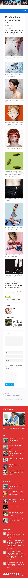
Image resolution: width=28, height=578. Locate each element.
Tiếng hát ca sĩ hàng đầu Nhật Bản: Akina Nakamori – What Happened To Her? (16, 493)
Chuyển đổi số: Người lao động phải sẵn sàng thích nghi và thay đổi (15, 542)
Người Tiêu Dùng (8, 296)
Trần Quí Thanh (22, 575)
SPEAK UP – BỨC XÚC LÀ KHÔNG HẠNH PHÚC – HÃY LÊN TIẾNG (15, 553)
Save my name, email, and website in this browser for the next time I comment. (13, 367)
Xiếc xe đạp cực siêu (14, 506)
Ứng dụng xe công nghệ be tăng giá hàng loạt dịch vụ (17, 321)
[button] (14, 11)
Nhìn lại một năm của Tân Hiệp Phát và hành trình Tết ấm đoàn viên (15, 534)
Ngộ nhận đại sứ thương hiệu (16, 464)
